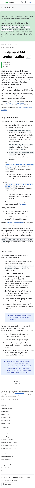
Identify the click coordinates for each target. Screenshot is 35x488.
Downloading (5, 414)
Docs (8, 44)
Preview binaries (5, 417)
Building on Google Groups (9, 445)
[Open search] (22, 2)
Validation (22, 204)
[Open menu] (3, 2)
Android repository (6, 408)
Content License (19, 393)
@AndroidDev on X (6, 434)
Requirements (5, 411)
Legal (21, 477)
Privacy (5, 480)
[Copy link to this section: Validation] (13, 252)
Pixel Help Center (6, 459)
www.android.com (6, 462)
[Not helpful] (15, 47)
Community (15, 477)
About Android (5, 477)
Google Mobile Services (8, 465)
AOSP (2, 44)
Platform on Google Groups (9, 442)
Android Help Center (7, 456)
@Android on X (5, 431)
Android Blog (5, 437)
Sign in (31, 2)
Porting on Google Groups (8, 448)
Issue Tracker (5, 471)
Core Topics (15, 44)
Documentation (7, 8)
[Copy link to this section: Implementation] (19, 118)
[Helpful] (12, 47)
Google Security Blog (7, 440)
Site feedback (12, 480)
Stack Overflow (5, 468)
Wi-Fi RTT (20, 104)
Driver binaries (5, 423)
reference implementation (15, 223)
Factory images (5, 420)
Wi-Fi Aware (10, 104)
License (27, 477)
